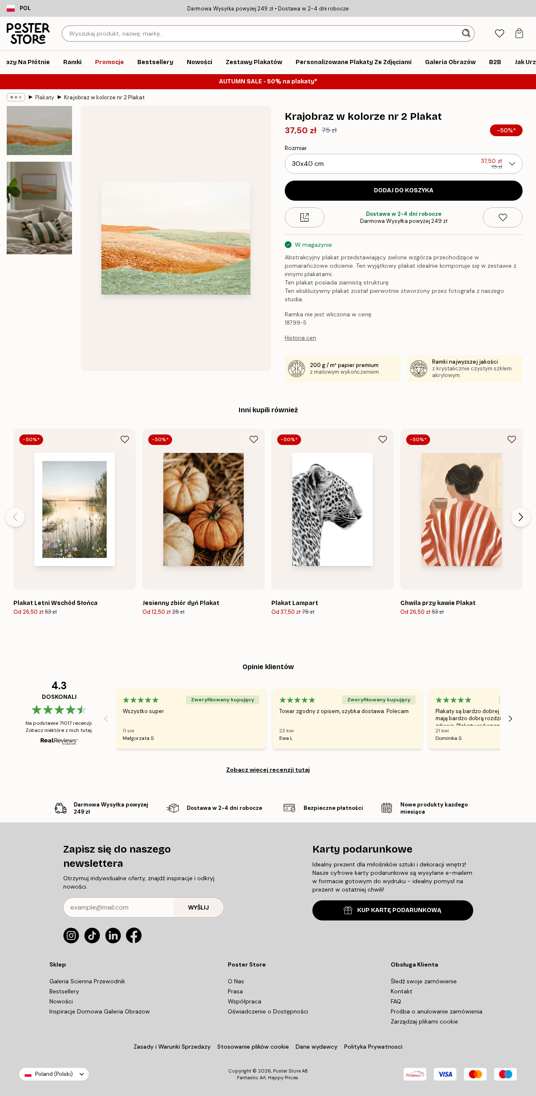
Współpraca (244, 1001)
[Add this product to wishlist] (503, 217)
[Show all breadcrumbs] (16, 97)
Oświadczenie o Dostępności (268, 1011)
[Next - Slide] (521, 517)
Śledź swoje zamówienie (424, 981)
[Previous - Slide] (15, 517)
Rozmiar (296, 148)
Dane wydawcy (317, 1046)
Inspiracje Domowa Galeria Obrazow (99, 1011)
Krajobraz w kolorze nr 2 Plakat (104, 97)
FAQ (396, 1001)
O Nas (236, 981)
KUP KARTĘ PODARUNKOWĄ (399, 910)
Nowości (61, 1001)
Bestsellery (64, 991)
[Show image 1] (39, 130)
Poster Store (287, 1071)
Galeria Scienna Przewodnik (87, 981)
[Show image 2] (39, 208)
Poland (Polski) (54, 1074)
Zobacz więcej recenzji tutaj (268, 769)
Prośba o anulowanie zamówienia (436, 1011)
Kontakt (401, 991)
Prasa (235, 991)
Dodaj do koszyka (403, 190)
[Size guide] (305, 217)
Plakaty (44, 97)
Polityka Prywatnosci (373, 1046)
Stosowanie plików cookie (253, 1046)
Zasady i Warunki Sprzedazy (172, 1046)
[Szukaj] (467, 33)
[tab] (499, 33)
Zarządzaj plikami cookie (424, 1021)
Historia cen (300, 337)
